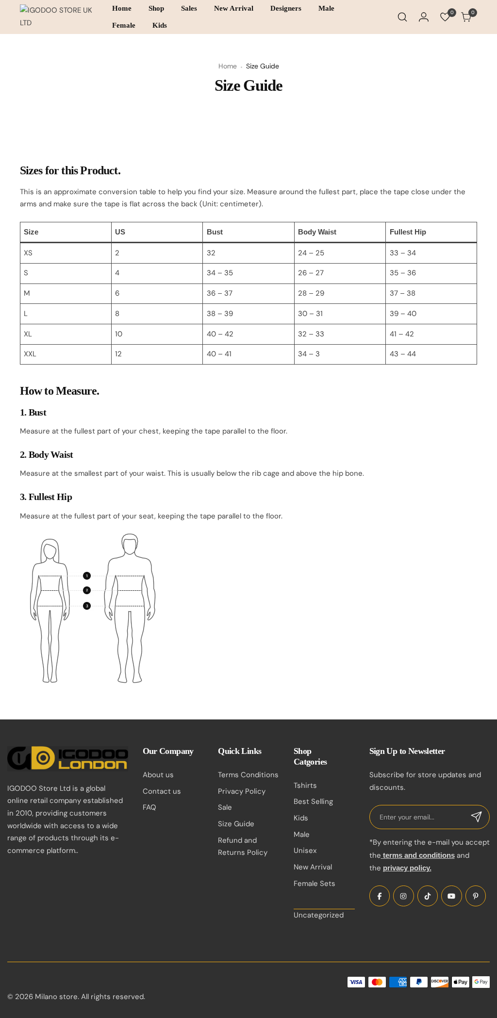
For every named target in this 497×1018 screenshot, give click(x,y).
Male (326, 8)
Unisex (305, 850)
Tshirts (305, 785)
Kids (159, 25)
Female (123, 25)
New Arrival (233, 8)
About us (158, 775)
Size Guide (236, 824)
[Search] (402, 17)
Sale (225, 807)
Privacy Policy (241, 791)
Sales (189, 8)
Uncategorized (319, 915)
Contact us (162, 791)
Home (122, 8)
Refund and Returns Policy (242, 846)
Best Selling (313, 801)
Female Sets (314, 883)
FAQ (149, 807)
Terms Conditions (248, 775)
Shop (156, 8)
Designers (285, 8)
